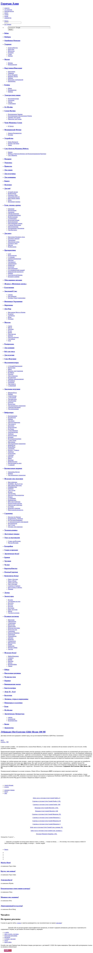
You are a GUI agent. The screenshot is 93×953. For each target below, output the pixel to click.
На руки (10, 606)
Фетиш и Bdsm (12, 647)
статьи (6, 14)
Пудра (10, 331)
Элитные (11, 455)
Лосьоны (11, 329)
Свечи (10, 326)
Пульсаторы (11, 453)
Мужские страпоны (14, 508)
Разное (10, 644)
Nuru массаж (12, 334)
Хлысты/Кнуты (13, 47)
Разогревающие (13, 222)
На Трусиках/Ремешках (15, 520)
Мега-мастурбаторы (14, 502)
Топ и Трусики (12, 584)
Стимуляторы (12, 396)
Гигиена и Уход (13, 195)
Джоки (10, 666)
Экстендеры (12, 493)
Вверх (6, 849)
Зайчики (10, 638)
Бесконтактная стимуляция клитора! (15, 888)
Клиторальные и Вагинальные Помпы (20, 116)
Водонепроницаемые (14, 439)
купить (6, 787)
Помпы (10, 497)
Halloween (11, 646)
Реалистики (11, 367)
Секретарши (12, 623)
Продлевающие (13, 268)
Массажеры (11, 442)
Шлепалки (11, 51)
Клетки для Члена (13, 143)
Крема (10, 332)
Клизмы (10, 135)
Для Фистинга (12, 230)
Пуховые (11, 52)
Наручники (11, 71)
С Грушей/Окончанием (15, 366)
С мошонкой (12, 385)
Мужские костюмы (14, 628)
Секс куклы (11, 490)
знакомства (7, 18)
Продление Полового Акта (16, 237)
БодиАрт (11, 314)
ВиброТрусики (12, 461)
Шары (10, 88)
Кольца (10, 492)
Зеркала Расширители (15, 133)
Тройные (11, 434)
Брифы (10, 659)
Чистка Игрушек (13, 543)
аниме (6, 16)
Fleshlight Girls (12, 487)
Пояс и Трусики (13, 579)
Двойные (11, 452)
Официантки (12, 621)
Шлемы (10, 63)
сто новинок (8, 9)
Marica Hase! (6, 863)
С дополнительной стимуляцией (18, 522)
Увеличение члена (13, 242)
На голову (11, 608)
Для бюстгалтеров (13, 613)
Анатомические (13, 432)
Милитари (11, 620)
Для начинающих (13, 409)
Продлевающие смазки (15, 223)
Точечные (11, 267)
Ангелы (10, 649)
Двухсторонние (13, 376)
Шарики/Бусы (12, 392)
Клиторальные (12, 416)
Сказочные (11, 631)
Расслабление (12, 296)
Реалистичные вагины (15, 503)
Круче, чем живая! (8, 871)
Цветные (11, 260)
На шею (10, 600)
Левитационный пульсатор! (12, 906)
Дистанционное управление (17, 405)
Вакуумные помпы (14, 198)
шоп (5, 793)
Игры (9, 317)
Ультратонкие (12, 263)
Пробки (10, 394)
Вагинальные (12, 210)
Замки (10, 145)
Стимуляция (12, 103)
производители (9, 11)
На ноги (10, 604)
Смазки (10, 294)
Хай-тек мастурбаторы (15, 505)
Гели (9, 340)
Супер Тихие (12, 440)
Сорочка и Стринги (14, 586)
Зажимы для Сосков (14, 117)
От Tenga (11, 506)
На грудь (10, 603)
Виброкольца (12, 500)
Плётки (10, 56)
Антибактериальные (14, 215)
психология (11, 719)
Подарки (10, 319)
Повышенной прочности (15, 272)
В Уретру (11, 126)
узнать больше (8, 785)
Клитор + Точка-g (13, 450)
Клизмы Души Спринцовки (16, 298)
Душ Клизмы (12, 401)
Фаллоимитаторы (13, 98)
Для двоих (11, 421)
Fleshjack (10, 488)
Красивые (11, 425)
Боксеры (10, 661)
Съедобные (11, 339)
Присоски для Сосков (14, 119)
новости (6, 8)
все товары (7, 24)
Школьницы (12, 642)
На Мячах (11, 372)
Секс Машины (12, 155)
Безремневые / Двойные (15, 518)
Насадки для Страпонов (15, 371)
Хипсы (10, 663)
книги (6, 13)
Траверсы (11, 73)
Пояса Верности (13, 142)
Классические (12, 255)
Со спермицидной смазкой (16, 270)
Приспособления (13, 337)
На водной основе (13, 220)
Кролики (11, 460)
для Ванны (11, 315)
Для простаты (12, 399)
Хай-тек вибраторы (14, 422)
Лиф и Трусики (13, 582)
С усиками (11, 257)
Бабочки (10, 456)
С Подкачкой (12, 397)
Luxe (9, 254)
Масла (10, 327)
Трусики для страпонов (15, 527)
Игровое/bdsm (12, 664)
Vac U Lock (11, 525)
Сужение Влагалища (14, 225)
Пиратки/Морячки (13, 633)
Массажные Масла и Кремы (16, 312)
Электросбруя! (6, 880)
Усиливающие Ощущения (16, 228)
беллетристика (12, 720)
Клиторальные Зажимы (15, 114)
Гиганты (10, 374)
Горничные (11, 634)
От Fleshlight (12, 498)
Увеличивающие (13, 226)
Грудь (9, 200)
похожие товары (9, 790)
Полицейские (12, 636)
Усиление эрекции (13, 238)
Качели (10, 152)
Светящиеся (11, 262)
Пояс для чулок (12, 609)
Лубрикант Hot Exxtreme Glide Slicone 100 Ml (23, 732)
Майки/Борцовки (13, 656)
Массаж (10, 245)
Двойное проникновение (16, 379)
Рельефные (11, 381)
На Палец (11, 429)
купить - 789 (4, 742)
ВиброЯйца (11, 447)
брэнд (6, 791)
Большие (10, 437)
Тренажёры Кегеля (14, 197)
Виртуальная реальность (15, 510)
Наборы (10, 78)
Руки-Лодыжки (13, 75)
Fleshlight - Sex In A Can (15, 484)
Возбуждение (12, 193)
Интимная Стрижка (14, 201)
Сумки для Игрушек (14, 541)
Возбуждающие (13, 217)
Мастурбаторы (12, 482)
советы (10, 717)
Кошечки (11, 639)
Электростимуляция (14, 407)
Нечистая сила (12, 629)
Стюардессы (12, 641)
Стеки (10, 54)
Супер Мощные (13, 430)
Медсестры (11, 624)
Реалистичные (12, 435)
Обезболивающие (13, 213)
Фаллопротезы (12, 523)
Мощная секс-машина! (10, 897)
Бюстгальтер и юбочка (15, 587)
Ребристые (11, 265)
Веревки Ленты (13, 76)
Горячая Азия (10, 3)
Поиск (6, 21)
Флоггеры (11, 49)
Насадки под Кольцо (14, 517)
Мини (10, 369)
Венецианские (12, 64)
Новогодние (12, 626)
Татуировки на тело (14, 601)
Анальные (11, 100)
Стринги (10, 658)
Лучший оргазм (13, 192)
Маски (10, 611)
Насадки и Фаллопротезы (16, 495)
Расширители (12, 90)
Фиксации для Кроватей (15, 79)
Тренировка (11, 240)
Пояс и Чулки (12, 581)
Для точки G (12, 384)
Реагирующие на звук (14, 463)
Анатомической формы (15, 275)
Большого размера (13, 276)
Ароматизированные (14, 258)
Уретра (10, 102)
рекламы (59, 923)
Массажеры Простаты (15, 485)
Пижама (10, 589)
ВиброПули (11, 445)
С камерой (11, 465)
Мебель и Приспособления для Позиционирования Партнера (27, 154)
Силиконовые (12, 218)
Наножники (11, 81)
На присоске (12, 377)
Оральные (11, 209)
